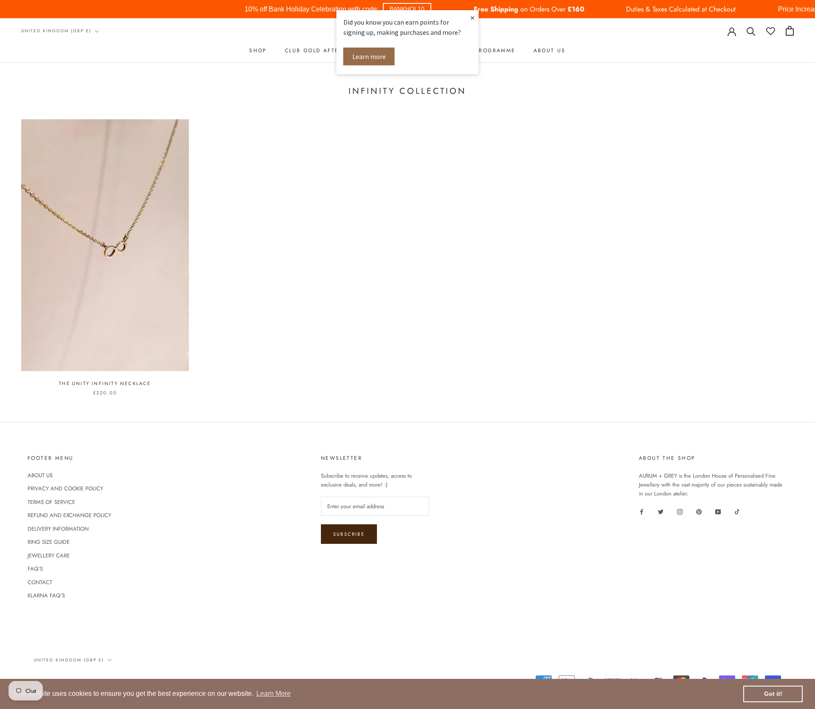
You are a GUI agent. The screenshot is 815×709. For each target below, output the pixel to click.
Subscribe (349, 534)
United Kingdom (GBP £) (56, 31)
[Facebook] (641, 511)
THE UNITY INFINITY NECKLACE (105, 383)
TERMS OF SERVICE (51, 502)
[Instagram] (680, 511)
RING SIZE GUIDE (49, 542)
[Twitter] (660, 511)
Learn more (369, 56)
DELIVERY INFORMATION (58, 529)
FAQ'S (35, 569)
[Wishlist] (770, 30)
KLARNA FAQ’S (46, 595)
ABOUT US (550, 50)
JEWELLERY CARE (49, 555)
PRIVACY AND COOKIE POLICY (65, 488)
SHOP (258, 50)
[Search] (751, 30)
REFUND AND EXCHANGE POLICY (69, 515)
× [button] (472, 17)
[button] (407, 9)
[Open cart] (790, 31)
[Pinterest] (699, 511)
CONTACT (40, 582)
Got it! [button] (773, 693)
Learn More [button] (273, 693)
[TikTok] (737, 511)
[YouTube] (718, 511)
